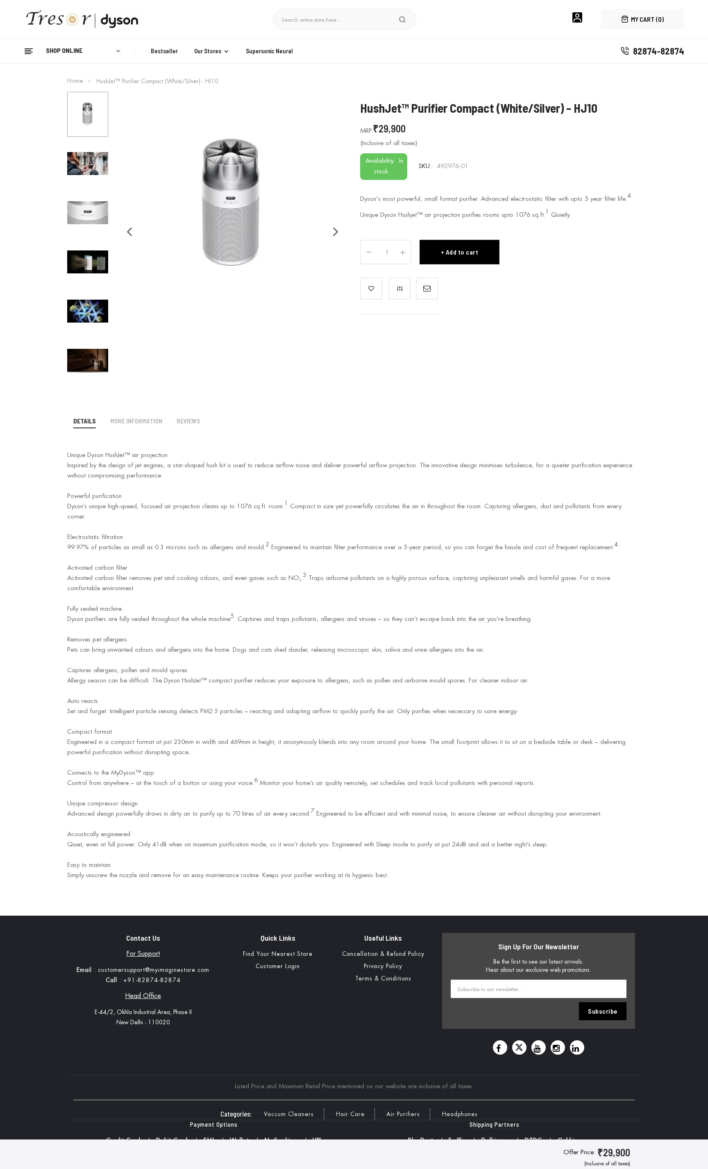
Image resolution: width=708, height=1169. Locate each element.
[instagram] (558, 1047)
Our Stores (207, 51)
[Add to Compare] (399, 288)
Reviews (188, 421)
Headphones (460, 1114)
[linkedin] (577, 1047)
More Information (136, 421)
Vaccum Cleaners (289, 1114)
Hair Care (350, 1114)
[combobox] (337, 19)
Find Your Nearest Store (278, 954)
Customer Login (278, 966)
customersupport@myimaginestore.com (153, 970)
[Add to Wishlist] (371, 288)
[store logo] (85, 19)
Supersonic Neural (269, 51)
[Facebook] (500, 1047)
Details (84, 421)
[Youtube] (538, 1047)
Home (75, 81)
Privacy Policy (383, 966)
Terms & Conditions (383, 978)
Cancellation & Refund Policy (383, 954)
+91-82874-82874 (152, 980)
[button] (125, 232)
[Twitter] (519, 1047)
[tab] (84, 422)
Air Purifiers (403, 1114)
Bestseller (164, 51)
